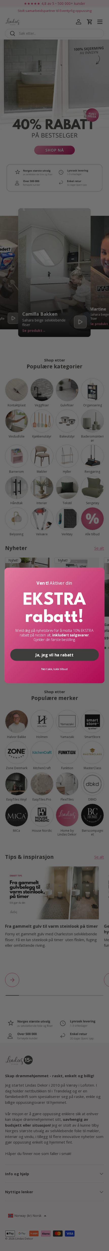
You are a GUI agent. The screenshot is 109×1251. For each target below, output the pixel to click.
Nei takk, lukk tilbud (54, 669)
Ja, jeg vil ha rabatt (54, 654)
